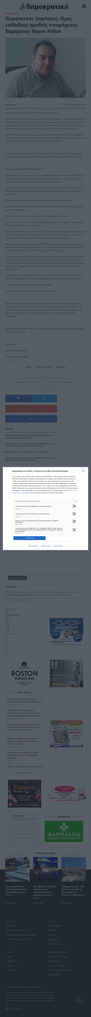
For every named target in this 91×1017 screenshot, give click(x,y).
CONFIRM (29, 538)
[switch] (73, 506)
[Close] (84, 471)
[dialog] (45, 508)
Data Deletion (33, 546)
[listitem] (45, 501)
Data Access (45, 546)
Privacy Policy (58, 546)
